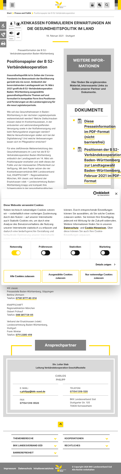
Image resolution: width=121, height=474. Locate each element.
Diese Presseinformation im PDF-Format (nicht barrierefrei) (100, 131)
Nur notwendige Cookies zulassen (98, 276)
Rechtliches (72, 445)
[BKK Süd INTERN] (92, 4)
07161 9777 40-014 (26, 298)
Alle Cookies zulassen (22, 276)
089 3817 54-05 (24, 314)
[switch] (45, 252)
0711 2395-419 (24, 334)
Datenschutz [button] (25, 468)
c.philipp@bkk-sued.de (32, 391)
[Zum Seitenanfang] (60, 424)
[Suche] (106, 4)
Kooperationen (74, 438)
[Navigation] (12, 4)
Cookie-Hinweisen (95, 227)
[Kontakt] (99, 4)
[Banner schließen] (116, 194)
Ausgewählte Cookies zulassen (60, 276)
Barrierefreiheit (23, 452)
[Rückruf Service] (3, 34)
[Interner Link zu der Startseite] (60, 4)
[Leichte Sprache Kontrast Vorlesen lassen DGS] (3, 25)
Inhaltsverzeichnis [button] (44, 468)
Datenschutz (71, 227)
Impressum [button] (10, 468)
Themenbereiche (23, 438)
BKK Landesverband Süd (28, 445)
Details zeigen (103, 264)
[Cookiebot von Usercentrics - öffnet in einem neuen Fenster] (95, 193)
